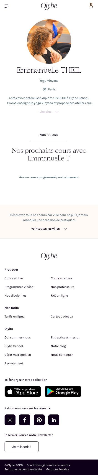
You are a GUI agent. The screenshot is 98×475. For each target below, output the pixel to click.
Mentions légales (57, 469)
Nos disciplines (15, 295)
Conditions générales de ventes (48, 465)
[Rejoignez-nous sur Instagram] (10, 419)
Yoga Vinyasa (49, 81)
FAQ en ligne (59, 295)
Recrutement (14, 363)
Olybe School (14, 346)
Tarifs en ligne (14, 316)
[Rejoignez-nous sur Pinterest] (39, 419)
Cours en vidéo (61, 278)
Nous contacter (62, 355)
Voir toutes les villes (45, 229)
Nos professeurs (62, 287)
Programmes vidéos (19, 287)
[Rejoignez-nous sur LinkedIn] (53, 419)
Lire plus (45, 112)
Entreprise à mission (65, 337)
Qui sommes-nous (18, 337)
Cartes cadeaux (62, 316)
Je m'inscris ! (21, 447)
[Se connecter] (91, 6)
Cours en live (14, 278)
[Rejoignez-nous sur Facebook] (24, 419)
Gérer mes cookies (18, 355)
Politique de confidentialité (23, 469)
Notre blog (58, 346)
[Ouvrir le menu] (8, 6)
